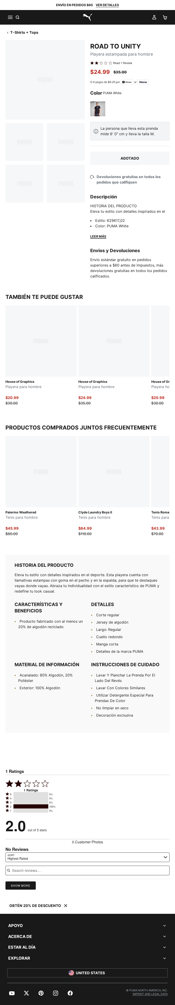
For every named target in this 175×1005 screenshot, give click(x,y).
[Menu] (10, 17)
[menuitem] (11, 993)
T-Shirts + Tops (24, 32)
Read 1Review (122, 63)
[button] (30, 794)
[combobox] (87, 857)
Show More (20, 885)
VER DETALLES (107, 5)
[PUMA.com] (87, 17)
